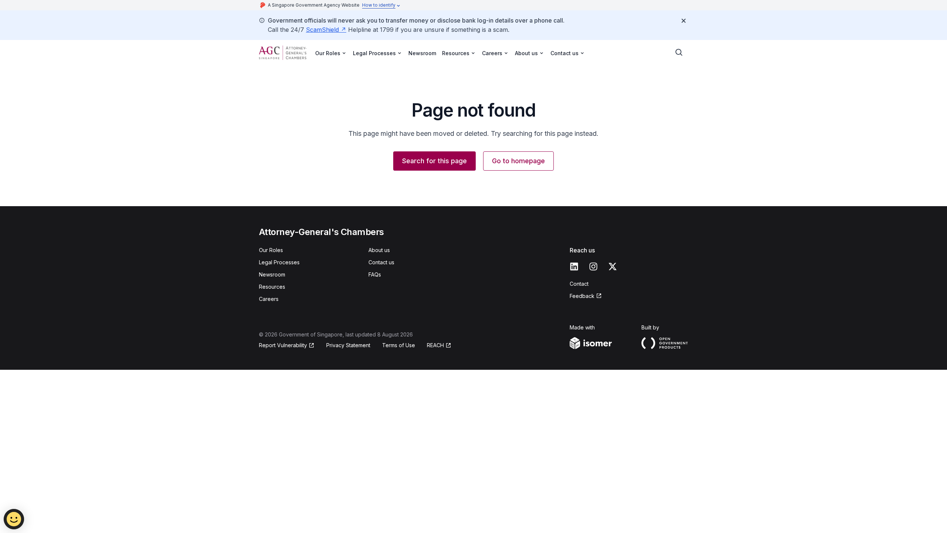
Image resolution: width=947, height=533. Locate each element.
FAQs (374, 274)
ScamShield (322, 29)
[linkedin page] (574, 266)
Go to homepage (518, 161)
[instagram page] (593, 266)
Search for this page (434, 161)
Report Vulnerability (283, 345)
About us (379, 250)
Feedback (582, 296)
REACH (435, 345)
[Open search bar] (679, 52)
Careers (269, 299)
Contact (579, 284)
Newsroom (422, 53)
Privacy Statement (348, 345)
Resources (272, 287)
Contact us (381, 262)
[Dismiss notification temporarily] (683, 21)
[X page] (612, 266)
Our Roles (271, 250)
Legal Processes (279, 262)
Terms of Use (398, 345)
